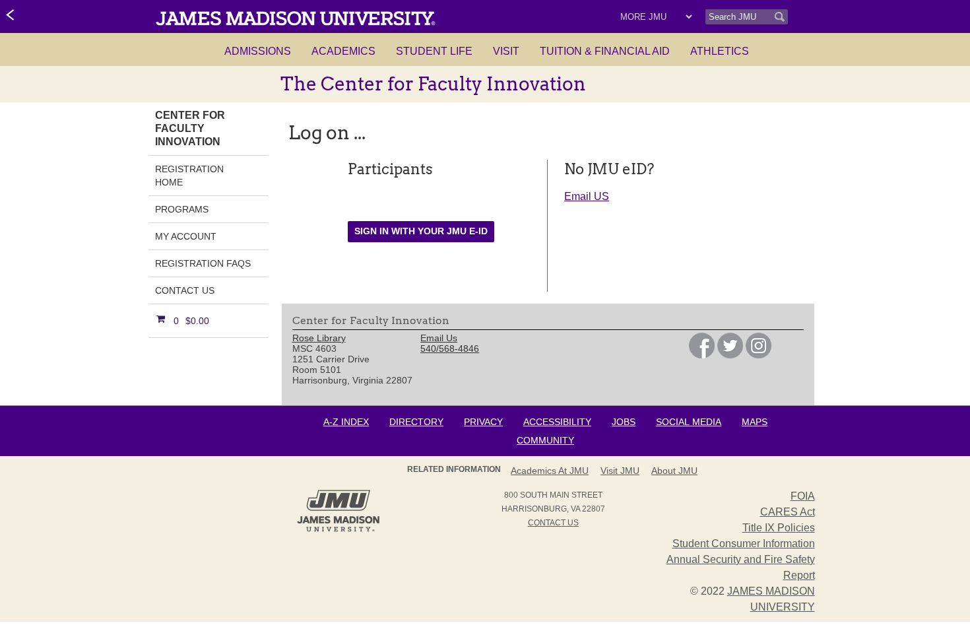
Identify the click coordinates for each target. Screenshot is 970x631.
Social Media (688, 421)
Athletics (719, 51)
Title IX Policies (778, 527)
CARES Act (787, 511)
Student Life (434, 51)
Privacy (483, 421)
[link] (10, 15)
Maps (754, 421)
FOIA (803, 496)
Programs (182, 209)
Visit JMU (619, 470)
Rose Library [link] (319, 338)
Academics (343, 51)
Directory (416, 421)
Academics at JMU (550, 470)
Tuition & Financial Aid (605, 51)
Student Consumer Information (743, 543)
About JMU (674, 470)
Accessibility (557, 421)
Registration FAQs (203, 263)
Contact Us (184, 290)
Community (545, 440)
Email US (586, 196)
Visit (506, 51)
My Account (185, 236)
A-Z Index (346, 421)
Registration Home (189, 175)
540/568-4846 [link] (449, 348)
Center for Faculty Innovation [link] (190, 128)
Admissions (257, 51)
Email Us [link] (438, 338)
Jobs (623, 421)
